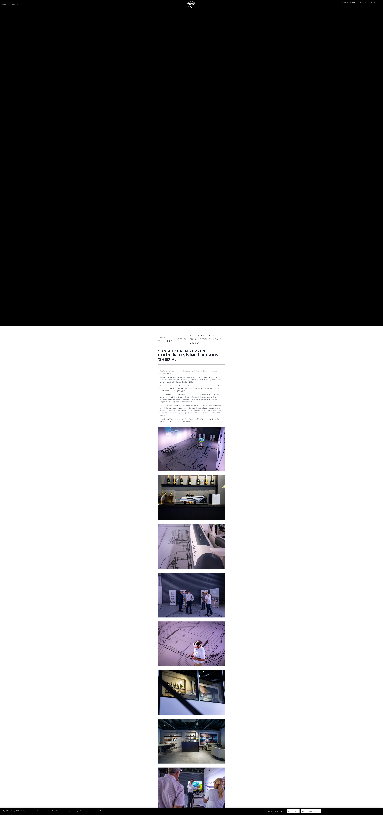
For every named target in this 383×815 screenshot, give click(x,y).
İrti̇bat (345, 2)
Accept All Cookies (311, 811)
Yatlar (15, 4)
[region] (191, 811)
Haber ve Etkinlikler (165, 339)
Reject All (293, 811)
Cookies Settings (276, 811)
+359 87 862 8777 (357, 2)
